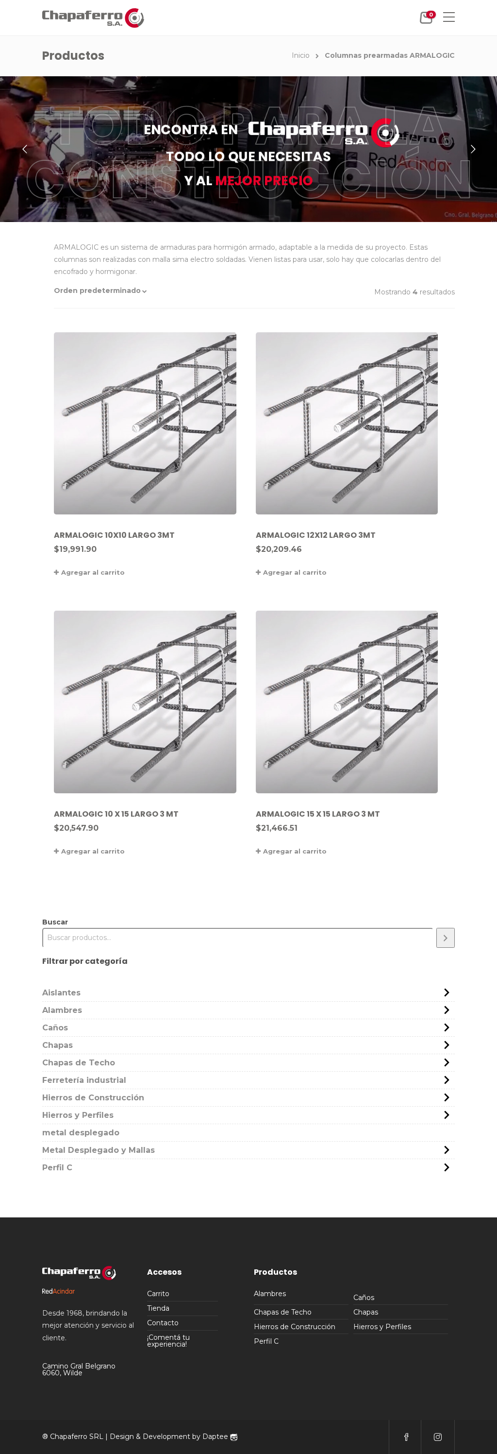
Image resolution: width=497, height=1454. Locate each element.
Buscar (55, 922)
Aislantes (61, 992)
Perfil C (57, 1167)
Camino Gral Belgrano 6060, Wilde (79, 1369)
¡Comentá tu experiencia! (168, 1341)
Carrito (158, 1293)
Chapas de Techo (78, 1062)
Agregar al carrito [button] (93, 572)
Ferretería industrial (84, 1080)
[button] (122, 290)
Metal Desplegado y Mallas (98, 1150)
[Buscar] (445, 938)
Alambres (62, 1010)
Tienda (158, 1308)
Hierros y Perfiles (78, 1115)
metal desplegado (80, 1132)
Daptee (216, 1436)
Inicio (301, 55)
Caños (55, 1027)
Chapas (57, 1045)
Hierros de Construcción (93, 1097)
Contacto (163, 1322)
